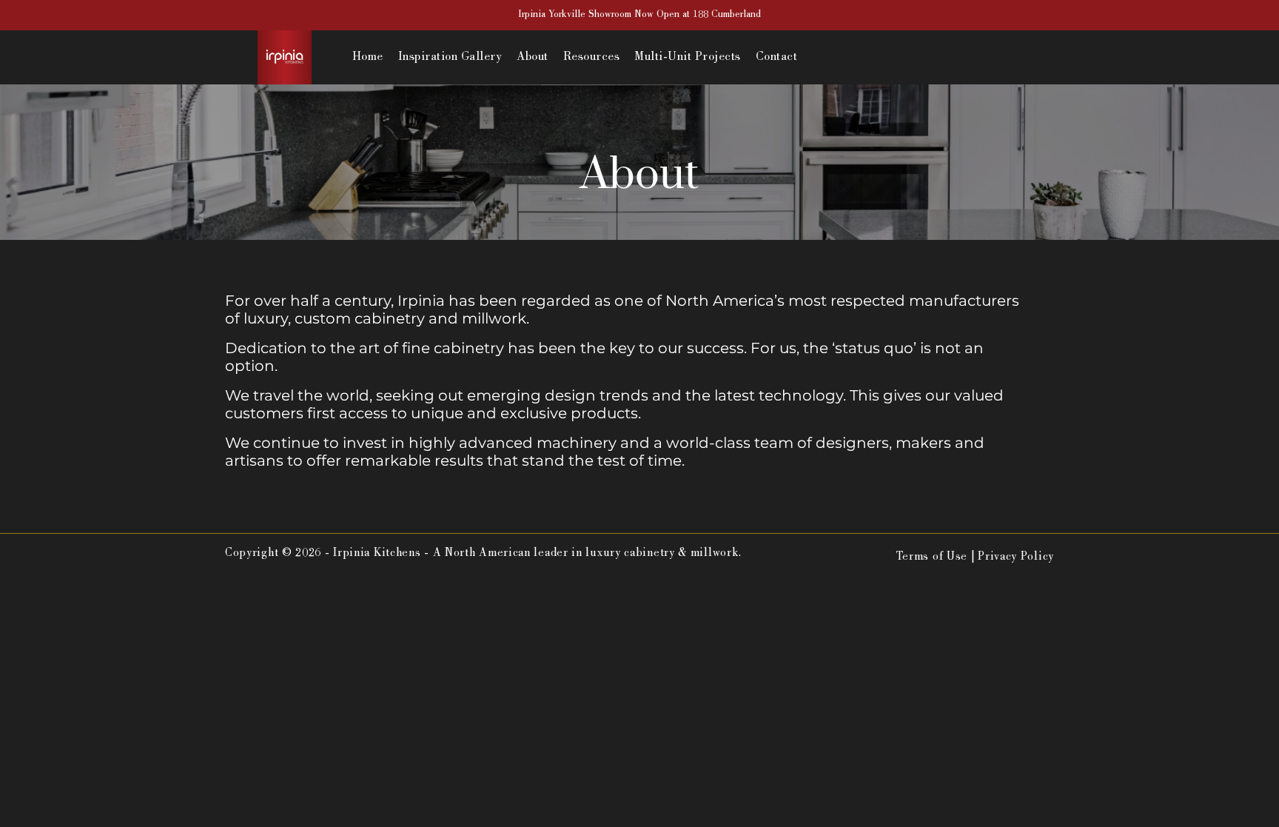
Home (367, 57)
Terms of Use (931, 557)
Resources (591, 57)
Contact (777, 57)
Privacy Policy (1016, 557)
